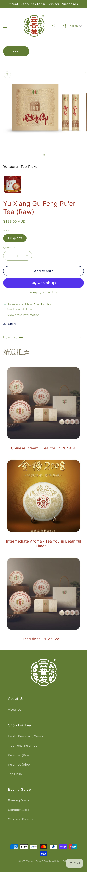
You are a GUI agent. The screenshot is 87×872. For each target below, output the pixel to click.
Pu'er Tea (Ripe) (19, 764)
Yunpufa (30, 861)
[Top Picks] (12, 184)
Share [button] (12, 323)
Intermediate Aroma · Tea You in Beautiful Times (43, 543)
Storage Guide (18, 809)
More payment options (43, 292)
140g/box (15, 238)
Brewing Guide (18, 800)
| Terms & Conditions (44, 861)
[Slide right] (52, 155)
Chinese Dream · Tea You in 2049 (41, 448)
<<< (16, 51)
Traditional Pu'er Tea (41, 639)
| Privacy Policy (61, 861)
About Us (14, 709)
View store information (23, 315)
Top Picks (15, 774)
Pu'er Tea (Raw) (19, 755)
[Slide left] (34, 155)
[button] (5, 26)
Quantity (9, 247)
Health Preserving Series (25, 736)
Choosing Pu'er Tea (21, 819)
